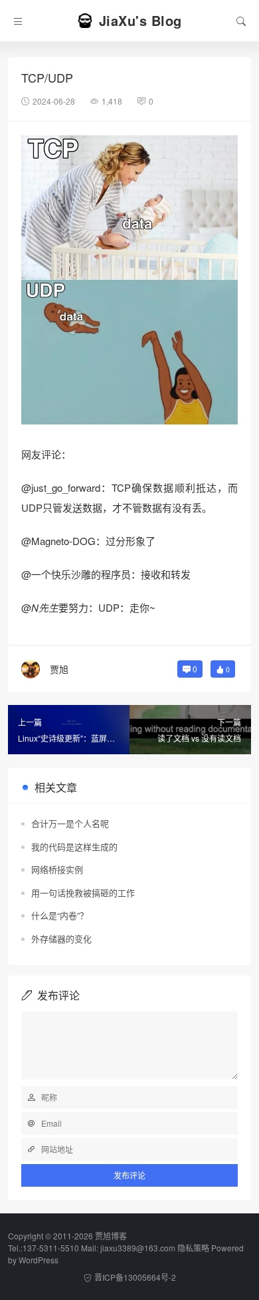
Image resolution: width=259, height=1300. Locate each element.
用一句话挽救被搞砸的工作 (83, 892)
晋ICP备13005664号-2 (135, 1277)
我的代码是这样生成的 (74, 846)
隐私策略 (193, 1247)
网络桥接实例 (57, 869)
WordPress (38, 1259)
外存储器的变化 (61, 938)
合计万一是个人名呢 (70, 823)
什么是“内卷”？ (59, 915)
